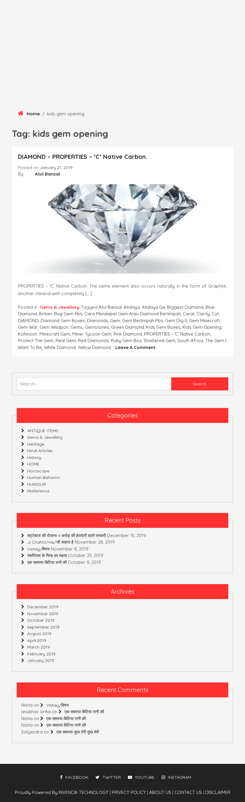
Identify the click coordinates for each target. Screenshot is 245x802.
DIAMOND (28, 320)
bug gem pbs (68, 314)
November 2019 (42, 613)
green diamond (127, 327)
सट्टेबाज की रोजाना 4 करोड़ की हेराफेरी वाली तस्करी (66, 535)
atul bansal (110, 307)
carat (189, 314)
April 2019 (36, 640)
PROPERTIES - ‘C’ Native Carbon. (177, 334)
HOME (33, 464)
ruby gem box (126, 340)
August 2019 (39, 633)
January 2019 (40, 660)
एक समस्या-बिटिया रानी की (47, 562)
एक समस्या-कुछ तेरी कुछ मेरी (77, 732)
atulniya (132, 307)
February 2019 (41, 654)
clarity (203, 314)
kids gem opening (202, 327)
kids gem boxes (163, 327)
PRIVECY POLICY (130, 792)
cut (215, 314)
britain (45, 314)
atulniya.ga (153, 307)
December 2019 (42, 606)
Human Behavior (43, 477)
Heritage (35, 444)
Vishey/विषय (38, 549)
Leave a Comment (135, 347)
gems (77, 327)
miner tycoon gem (91, 334)
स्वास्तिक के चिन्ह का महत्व (47, 555)
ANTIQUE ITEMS (42, 430)
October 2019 (40, 620)
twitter (111, 777)
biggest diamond (185, 307)
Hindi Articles (40, 450)
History (34, 457)
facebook (76, 777)
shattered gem (159, 340)
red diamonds (93, 340)
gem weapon (54, 327)
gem (115, 320)
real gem (66, 340)
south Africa (190, 340)
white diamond (60, 347)
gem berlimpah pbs (142, 320)
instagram (179, 777)
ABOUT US (161, 792)
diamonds (97, 320)
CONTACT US (189, 792)
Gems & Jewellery (59, 307)
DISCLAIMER (217, 792)
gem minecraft (204, 320)
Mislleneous (38, 491)
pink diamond (128, 334)
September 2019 (43, 627)
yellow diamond (94, 347)
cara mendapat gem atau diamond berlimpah (133, 314)
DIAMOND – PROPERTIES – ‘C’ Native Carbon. (82, 156)
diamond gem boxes (63, 320)
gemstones (97, 327)
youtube (144, 777)
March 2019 (38, 647)
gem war (28, 327)
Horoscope (38, 471)
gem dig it (176, 320)
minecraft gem (54, 334)
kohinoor (27, 334)
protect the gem (35, 340)
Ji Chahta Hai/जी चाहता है (50, 542)
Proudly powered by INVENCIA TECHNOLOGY (62, 792)
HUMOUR (36, 484)
